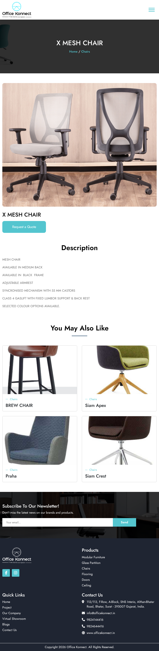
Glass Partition (91, 563)
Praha (11, 476)
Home (73, 51)
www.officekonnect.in (101, 633)
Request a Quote (24, 226)
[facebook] (6, 573)
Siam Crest (95, 476)
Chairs (85, 51)
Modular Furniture (93, 557)
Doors (86, 579)
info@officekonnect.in (101, 613)
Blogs (6, 624)
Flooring (87, 574)
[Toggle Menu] (152, 10)
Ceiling (86, 585)
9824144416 (95, 619)
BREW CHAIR (19, 405)
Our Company (11, 613)
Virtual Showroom (14, 618)
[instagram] (15, 573)
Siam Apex (95, 405)
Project (6, 607)
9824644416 (95, 626)
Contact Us (9, 630)
